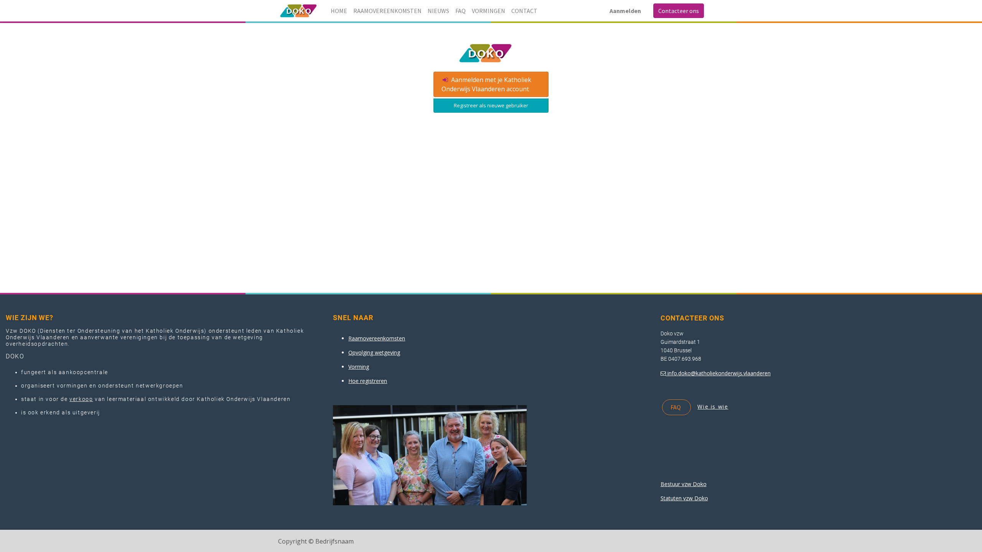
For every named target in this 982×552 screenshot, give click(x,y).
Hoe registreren (367, 380)
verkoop (81, 399)
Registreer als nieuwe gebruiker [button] (491, 105)
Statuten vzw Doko (684, 498)
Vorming (358, 366)
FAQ (676, 407)
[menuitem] (339, 10)
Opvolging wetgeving (374, 352)
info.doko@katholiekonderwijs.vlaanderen (719, 373)
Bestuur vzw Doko (684, 484)
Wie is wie (712, 406)
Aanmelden (625, 11)
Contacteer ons (678, 11)
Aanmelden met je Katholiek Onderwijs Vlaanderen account (486, 84)
